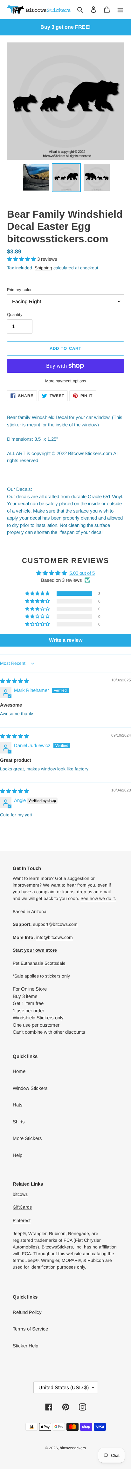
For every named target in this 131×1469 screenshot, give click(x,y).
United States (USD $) (63, 1387)
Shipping (43, 267)
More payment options (65, 380)
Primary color (19, 289)
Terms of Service (30, 1328)
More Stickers (27, 1138)
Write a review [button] (65, 640)
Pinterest (22, 1220)
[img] (14, 681)
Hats (18, 1104)
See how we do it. (98, 898)
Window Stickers (30, 1088)
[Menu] (120, 9)
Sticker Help (25, 1345)
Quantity (15, 314)
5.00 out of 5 (82, 573)
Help (17, 1155)
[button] (22, 259)
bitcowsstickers (73, 1448)
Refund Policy (27, 1312)
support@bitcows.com (55, 924)
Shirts (19, 1121)
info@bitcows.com (54, 937)
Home (19, 1071)
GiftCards (22, 1207)
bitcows (20, 1194)
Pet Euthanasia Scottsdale (39, 963)
